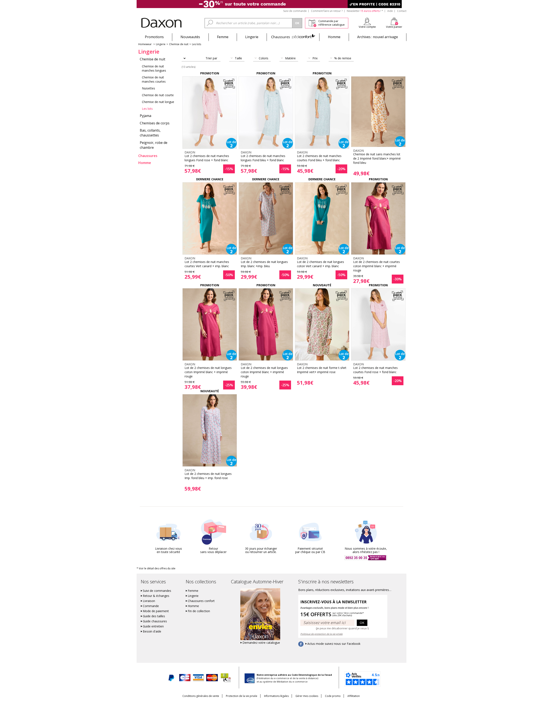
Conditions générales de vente (200, 696)
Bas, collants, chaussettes (150, 133)
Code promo (333, 696)
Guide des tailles (154, 616)
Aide (390, 11)
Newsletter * (365, 11)
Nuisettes (148, 88)
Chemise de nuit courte (158, 95)
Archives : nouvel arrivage (377, 37)
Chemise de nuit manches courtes (154, 79)
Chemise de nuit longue (158, 102)
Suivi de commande (295, 11)
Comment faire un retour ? (327, 11)
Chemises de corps (154, 123)
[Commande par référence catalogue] (312, 22)
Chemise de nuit (178, 44)
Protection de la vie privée (241, 696)
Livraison (149, 600)
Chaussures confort (201, 600)
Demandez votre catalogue (261, 642)
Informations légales (276, 696)
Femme (222, 37)
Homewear (145, 44)
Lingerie (251, 37)
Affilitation (353, 696)
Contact (401, 11)
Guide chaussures (155, 621)
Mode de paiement (156, 611)
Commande (151, 606)
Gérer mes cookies (306, 696)
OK (362, 622)
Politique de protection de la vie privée (321, 633)
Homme (334, 37)
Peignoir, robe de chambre (153, 145)
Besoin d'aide (152, 631)
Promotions (154, 37)
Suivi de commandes (157, 590)
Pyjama (145, 115)
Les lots (196, 44)
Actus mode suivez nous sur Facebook (333, 643)
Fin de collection (199, 611)
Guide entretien (153, 626)
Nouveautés (190, 37)
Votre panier (394, 27)
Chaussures (293, 37)
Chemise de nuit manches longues (154, 68)
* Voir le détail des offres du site (156, 568)
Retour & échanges (156, 595)
